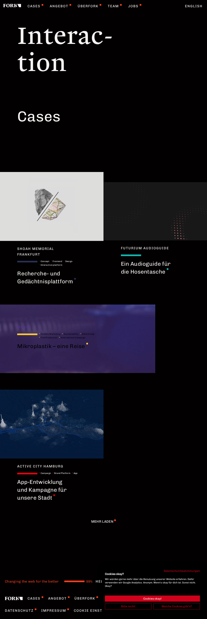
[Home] (12, 6)
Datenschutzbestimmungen (182, 570)
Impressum (53, 610)
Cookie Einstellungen (98, 610)
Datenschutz (19, 610)
